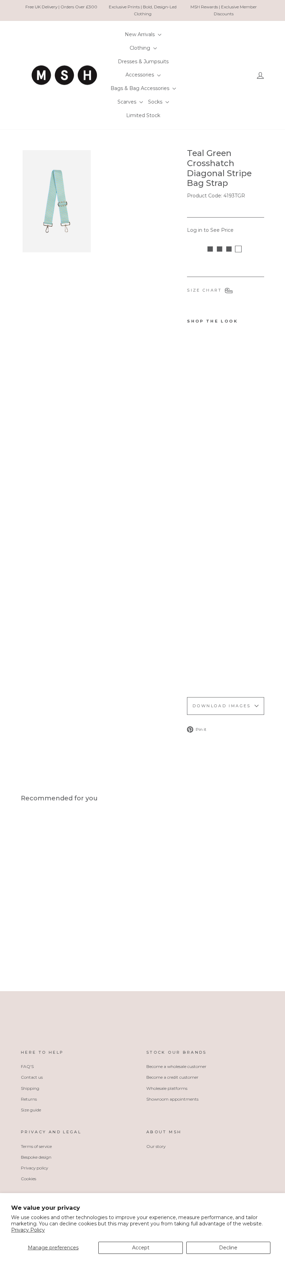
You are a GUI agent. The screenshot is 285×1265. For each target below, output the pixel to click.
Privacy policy (34, 1167)
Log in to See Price (210, 230)
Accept (140, 1247)
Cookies (28, 1178)
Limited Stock (143, 115)
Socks (156, 102)
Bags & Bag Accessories (141, 88)
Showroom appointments (172, 1099)
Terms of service (36, 1146)
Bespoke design (36, 1157)
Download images (222, 705)
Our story (155, 1146)
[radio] (25, 946)
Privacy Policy (28, 1230)
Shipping (30, 1088)
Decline (228, 1247)
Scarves (127, 102)
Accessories (140, 75)
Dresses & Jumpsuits (143, 61)
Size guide (31, 1109)
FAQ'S (27, 1066)
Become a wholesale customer (176, 1066)
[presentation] (196, 672)
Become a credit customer (172, 1077)
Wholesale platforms (166, 1088)
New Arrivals (140, 34)
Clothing (141, 48)
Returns (29, 1099)
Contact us (32, 1077)
